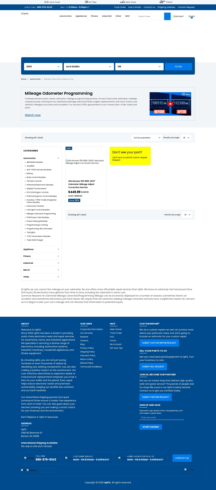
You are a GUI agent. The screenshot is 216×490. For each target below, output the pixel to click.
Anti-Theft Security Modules (39, 169)
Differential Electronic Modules (40, 185)
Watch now (33, 115)
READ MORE (53, 417)
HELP (127, 16)
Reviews (84, 336)
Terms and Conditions (91, 366)
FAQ (112, 336)
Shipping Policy (87, 351)
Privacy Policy (87, 348)
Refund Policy (86, 363)
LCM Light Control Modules (38, 210)
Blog (82, 344)
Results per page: (171, 137)
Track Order (120, 7)
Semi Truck (131, 2)
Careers (84, 340)
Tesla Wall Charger (35, 240)
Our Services (86, 333)
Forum (113, 340)
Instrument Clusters (35, 206)
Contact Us (182, 458)
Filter (178, 66)
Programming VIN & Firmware (39, 228)
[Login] (178, 16)
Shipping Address (166, 7)
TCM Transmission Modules (38, 236)
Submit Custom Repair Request (159, 342)
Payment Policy (88, 355)
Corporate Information (91, 329)
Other (118, 16)
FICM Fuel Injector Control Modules (42, 196)
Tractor (169, 2)
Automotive (66, 16)
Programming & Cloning (37, 225)
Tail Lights (31, 232)
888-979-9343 (44, 7)
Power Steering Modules (37, 221)
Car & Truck (55, 2)
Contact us (149, 7)
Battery (30, 173)
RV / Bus (92, 2)
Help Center (116, 329)
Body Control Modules (36, 177)
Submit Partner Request (155, 397)
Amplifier (30, 166)
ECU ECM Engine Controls (37, 192)
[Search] (167, 16)
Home (23, 79)
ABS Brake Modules (35, 162)
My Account (116, 344)
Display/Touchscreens (36, 188)
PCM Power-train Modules (38, 217)
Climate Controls (34, 181)
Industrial (107, 16)
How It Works (134, 7)
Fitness (94, 16)
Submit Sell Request (153, 366)
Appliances (81, 16)
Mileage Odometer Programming (41, 213)
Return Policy (86, 359)
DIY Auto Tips (116, 348)
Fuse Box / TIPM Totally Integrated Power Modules (41, 201)
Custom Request (186, 7)
